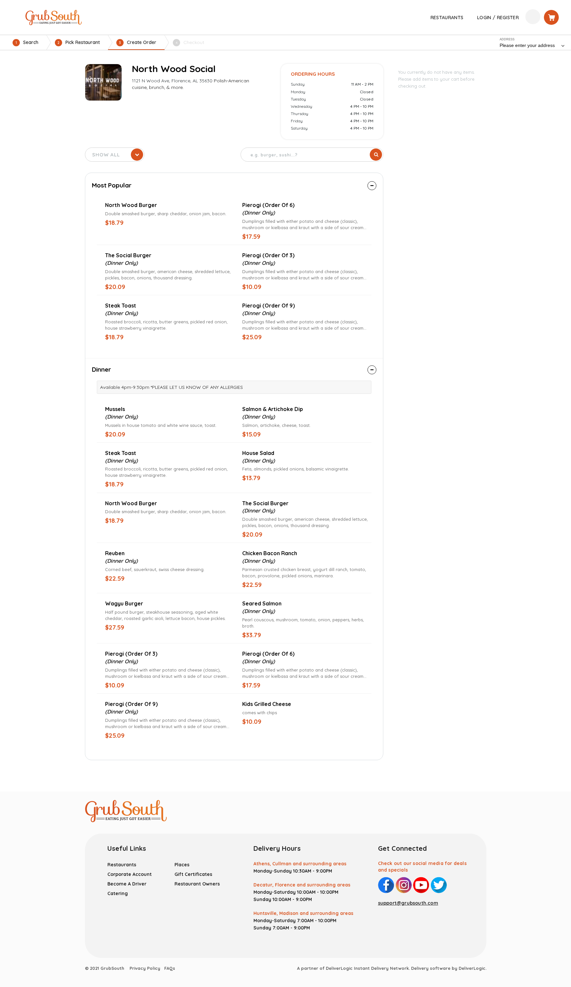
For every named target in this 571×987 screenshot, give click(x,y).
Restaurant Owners (197, 884)
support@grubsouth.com (408, 903)
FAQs (169, 968)
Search (27, 42)
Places (181, 865)
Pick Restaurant (78, 42)
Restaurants (121, 865)
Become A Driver (126, 884)
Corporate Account (129, 874)
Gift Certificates (193, 874)
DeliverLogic (472, 968)
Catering (117, 893)
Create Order (137, 42)
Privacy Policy (145, 968)
